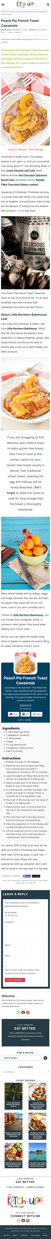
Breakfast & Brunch (20, 880)
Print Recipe (36, 149)
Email (8, 956)
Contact (24, 1235)
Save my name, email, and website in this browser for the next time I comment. (22, 971)
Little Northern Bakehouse (22, 328)
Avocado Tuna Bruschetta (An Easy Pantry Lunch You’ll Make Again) (37, 1105)
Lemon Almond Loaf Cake (20, 170)
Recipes (7, 1235)
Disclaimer (35, 1235)
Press (45, 1235)
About (15, 1235)
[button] (21, 705)
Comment (9, 922)
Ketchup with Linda (25, 4)
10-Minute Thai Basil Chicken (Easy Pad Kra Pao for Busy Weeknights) (37, 1135)
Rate (38, 714)
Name (8, 945)
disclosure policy (43, 39)
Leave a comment (15, 32)
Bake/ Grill (7, 880)
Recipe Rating (10, 912)
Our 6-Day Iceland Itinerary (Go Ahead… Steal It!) (13, 1104)
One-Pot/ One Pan (28, 883)
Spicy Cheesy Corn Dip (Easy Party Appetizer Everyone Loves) (13, 1164)
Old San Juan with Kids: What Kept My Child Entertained (13, 1134)
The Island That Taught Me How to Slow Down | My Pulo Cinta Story (37, 1164)
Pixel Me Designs (33, 1231)
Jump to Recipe (17, 149)
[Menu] (3, 4)
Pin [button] (26, 714)
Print (15, 714)
